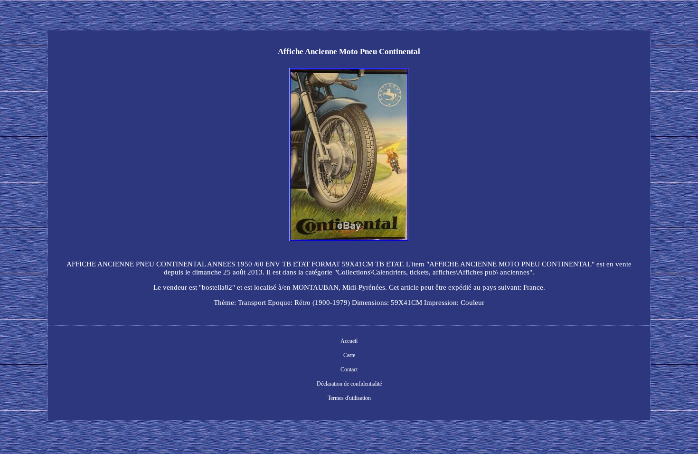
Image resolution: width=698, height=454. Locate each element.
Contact (349, 369)
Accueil (349, 341)
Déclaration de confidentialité (349, 383)
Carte (349, 355)
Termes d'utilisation (349, 398)
